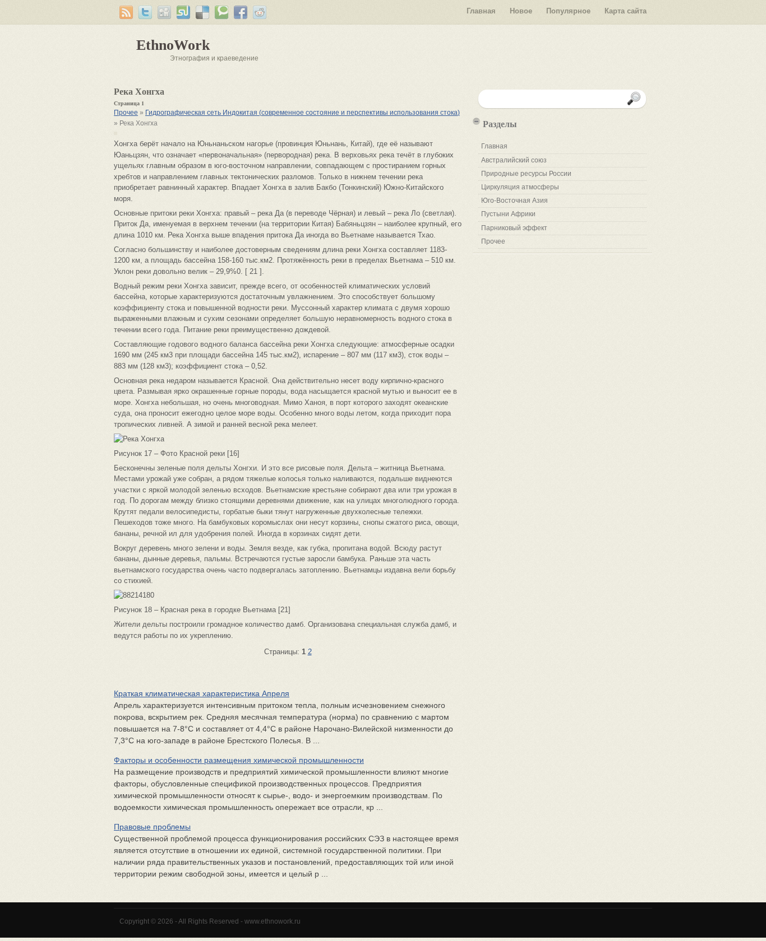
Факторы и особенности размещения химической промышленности (239, 760)
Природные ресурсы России (526, 174)
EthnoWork (173, 45)
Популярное (568, 11)
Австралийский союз (514, 160)
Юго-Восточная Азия (514, 200)
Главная (481, 11)
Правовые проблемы (152, 826)
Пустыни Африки (508, 214)
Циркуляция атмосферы (520, 187)
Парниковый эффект (514, 228)
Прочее (126, 113)
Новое (521, 11)
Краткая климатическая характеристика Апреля (201, 693)
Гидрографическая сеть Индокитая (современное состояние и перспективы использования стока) (302, 113)
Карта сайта (626, 11)
